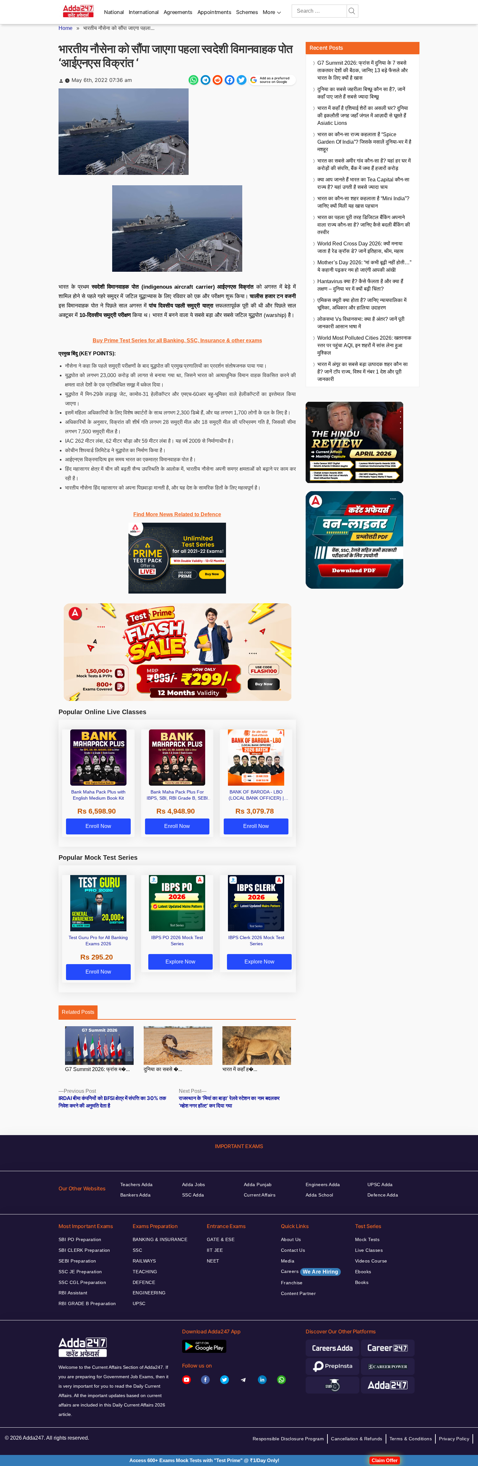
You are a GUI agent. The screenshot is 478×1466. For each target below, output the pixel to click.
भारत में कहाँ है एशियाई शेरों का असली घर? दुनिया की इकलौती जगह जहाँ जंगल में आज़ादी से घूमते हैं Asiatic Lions (362, 115)
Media (287, 1260)
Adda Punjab (258, 1184)
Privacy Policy (454, 1438)
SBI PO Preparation (80, 1239)
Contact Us (293, 1250)
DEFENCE (144, 1282)
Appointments (214, 12)
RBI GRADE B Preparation (87, 1303)
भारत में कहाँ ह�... (239, 1069)
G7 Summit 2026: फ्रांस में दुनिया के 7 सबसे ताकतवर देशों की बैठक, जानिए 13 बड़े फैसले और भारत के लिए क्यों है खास (362, 70)
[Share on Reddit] (217, 80)
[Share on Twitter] (241, 80)
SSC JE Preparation (80, 1271)
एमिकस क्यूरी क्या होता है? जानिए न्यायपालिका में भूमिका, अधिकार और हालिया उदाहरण (361, 303)
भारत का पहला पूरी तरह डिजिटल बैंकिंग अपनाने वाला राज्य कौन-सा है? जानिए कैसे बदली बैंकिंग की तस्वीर (363, 225)
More (269, 12)
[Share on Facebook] (229, 80)
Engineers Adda (323, 1184)
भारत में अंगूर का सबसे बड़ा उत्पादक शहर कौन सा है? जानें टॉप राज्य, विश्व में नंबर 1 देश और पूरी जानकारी (362, 371)
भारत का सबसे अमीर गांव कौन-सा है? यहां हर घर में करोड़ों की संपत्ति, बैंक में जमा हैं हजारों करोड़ (364, 164)
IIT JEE (215, 1250)
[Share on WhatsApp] (193, 80)
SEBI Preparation (77, 1260)
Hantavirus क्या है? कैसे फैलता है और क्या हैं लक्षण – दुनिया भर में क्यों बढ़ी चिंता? (360, 285)
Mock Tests (367, 1239)
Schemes (247, 12)
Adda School (319, 1195)
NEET (213, 1260)
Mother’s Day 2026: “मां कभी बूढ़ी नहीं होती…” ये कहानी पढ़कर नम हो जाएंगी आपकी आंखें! (364, 266)
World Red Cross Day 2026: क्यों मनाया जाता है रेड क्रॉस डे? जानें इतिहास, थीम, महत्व (360, 247)
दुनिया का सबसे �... (163, 1069)
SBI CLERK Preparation (84, 1250)
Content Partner (298, 1293)
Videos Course (371, 1260)
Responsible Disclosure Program (288, 1438)
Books (361, 1282)
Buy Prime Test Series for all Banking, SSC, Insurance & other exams (177, 340)
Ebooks (363, 1271)
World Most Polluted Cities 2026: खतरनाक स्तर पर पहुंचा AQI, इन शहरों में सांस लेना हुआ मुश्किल (364, 345)
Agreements (178, 12)
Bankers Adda (135, 1195)
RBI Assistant (73, 1292)
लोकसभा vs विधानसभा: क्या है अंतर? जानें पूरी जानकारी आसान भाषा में (361, 322)
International (144, 12)
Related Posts (78, 1012)
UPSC (139, 1303)
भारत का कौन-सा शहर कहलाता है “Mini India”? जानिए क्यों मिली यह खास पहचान (363, 202)
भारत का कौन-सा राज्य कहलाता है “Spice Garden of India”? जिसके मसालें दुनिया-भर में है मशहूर (364, 142)
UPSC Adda (380, 1184)
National (114, 12)
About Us (291, 1239)
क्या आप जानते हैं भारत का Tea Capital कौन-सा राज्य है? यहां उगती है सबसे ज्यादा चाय (363, 183)
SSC (137, 1250)
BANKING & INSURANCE (160, 1239)
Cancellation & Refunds (356, 1438)
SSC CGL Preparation (82, 1282)
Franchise (292, 1282)
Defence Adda (382, 1195)
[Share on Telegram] (205, 80)
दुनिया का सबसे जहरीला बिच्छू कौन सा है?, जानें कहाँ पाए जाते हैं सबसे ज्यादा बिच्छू (361, 92)
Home (66, 28)
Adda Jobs (193, 1184)
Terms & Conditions (411, 1438)
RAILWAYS (144, 1260)
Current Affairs (259, 1195)
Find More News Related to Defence (177, 514)
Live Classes (369, 1250)
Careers (309, 1272)
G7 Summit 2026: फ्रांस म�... (97, 1069)
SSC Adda (193, 1195)
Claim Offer (385, 1460)
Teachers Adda (136, 1184)
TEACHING (145, 1271)
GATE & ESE (220, 1239)
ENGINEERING (149, 1292)
